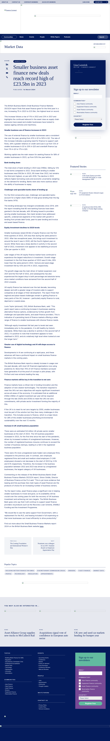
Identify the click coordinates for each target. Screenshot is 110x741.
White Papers (43, 692)
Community (42, 684)
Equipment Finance (10, 692)
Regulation (33, 573)
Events (41, 653)
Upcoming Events (44, 657)
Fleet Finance (84, 570)
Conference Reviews (44, 667)
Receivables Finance (11, 694)
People (8, 573)
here (41, 526)
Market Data (13, 47)
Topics (7, 653)
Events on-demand (44, 663)
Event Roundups (43, 665)
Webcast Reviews (44, 669)
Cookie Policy (42, 707)
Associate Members (49, 2)
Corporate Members (31, 2)
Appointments (47, 573)
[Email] (7, 73)
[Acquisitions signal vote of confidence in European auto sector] (55, 619)
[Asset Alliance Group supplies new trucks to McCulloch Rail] (20, 619)
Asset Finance (9, 688)
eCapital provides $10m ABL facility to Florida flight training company (92, 208)
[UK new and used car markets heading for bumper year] (90, 619)
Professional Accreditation (12, 663)
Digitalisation (8, 669)
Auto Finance (9, 684)
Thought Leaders (43, 686)
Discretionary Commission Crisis (51, 570)
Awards (41, 661)
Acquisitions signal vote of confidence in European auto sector (53, 635)
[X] (7, 68)
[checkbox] (88, 108)
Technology (20, 573)
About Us (5, 2)
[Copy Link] (7, 77)
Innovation (8, 671)
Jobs (40, 680)
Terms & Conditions (44, 709)
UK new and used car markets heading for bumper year (89, 634)
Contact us (16, 2)
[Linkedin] (7, 64)
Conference (42, 659)
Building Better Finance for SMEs (20, 570)
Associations (8, 673)
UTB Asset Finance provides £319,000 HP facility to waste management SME (91, 177)
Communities (9, 679)
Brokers (71, 570)
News (84, 173)
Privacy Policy (43, 705)
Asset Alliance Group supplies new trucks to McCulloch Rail (19, 634)
